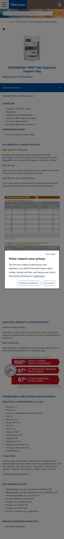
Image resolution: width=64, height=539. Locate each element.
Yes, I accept (49, 283)
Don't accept (50, 254)
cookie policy (38, 276)
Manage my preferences (28, 283)
